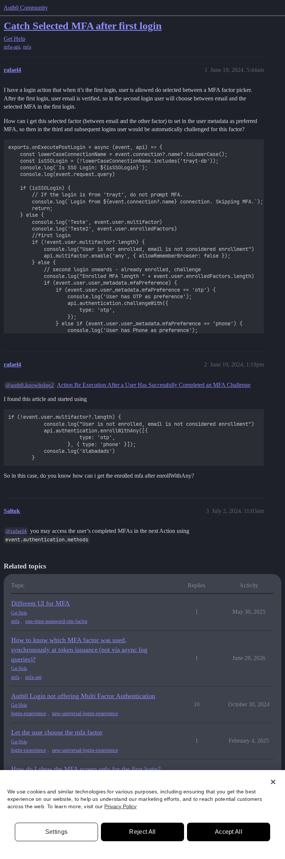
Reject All (142, 832)
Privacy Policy (120, 806)
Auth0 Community (26, 7)
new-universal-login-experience (85, 713)
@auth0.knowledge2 (30, 385)
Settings (56, 832)
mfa (27, 47)
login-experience (28, 713)
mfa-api (12, 47)
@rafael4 (16, 531)
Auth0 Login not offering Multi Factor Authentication (83, 696)
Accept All (228, 832)
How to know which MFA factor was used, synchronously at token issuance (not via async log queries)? (79, 649)
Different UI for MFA (40, 603)
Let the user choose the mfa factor (56, 732)
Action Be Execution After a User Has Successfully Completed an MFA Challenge (153, 385)
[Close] (273, 782)
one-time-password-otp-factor (56, 621)
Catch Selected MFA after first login (83, 25)
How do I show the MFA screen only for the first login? (86, 769)
